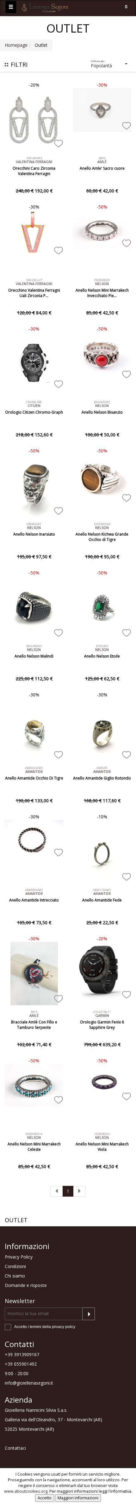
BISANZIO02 (102, 402)
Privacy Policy (19, 1257)
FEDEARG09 (102, 280)
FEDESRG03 (102, 1134)
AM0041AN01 (34, 768)
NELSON (102, 283)
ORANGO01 (34, 524)
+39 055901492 (21, 1364)
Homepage (16, 45)
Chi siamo (15, 1276)
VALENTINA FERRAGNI (34, 161)
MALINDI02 (34, 646)
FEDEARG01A (34, 1134)
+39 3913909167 (22, 1354)
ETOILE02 (102, 646)
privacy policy (63, 1327)
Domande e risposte (26, 1285)
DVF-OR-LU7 (34, 280)
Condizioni (15, 1266)
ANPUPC (102, 768)
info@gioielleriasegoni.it (29, 1383)
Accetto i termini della (44, 1327)
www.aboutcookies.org (25, 1491)
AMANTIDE (34, 771)
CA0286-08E (34, 402)
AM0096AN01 (34, 890)
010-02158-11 (102, 1012)
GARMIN (102, 1015)
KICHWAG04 (102, 524)
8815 (34, 1012)
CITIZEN (34, 405)
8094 (102, 158)
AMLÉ (102, 161)
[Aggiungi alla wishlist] (58, 142)
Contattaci (15, 1448)
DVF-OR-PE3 (34, 158)
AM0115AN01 (102, 890)
